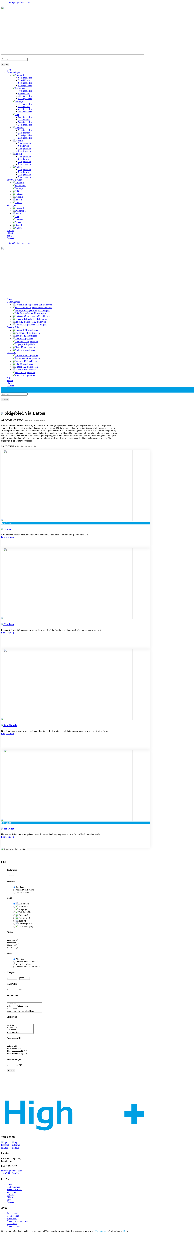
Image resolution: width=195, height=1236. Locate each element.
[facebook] (2, 5)
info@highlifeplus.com (19, 2)
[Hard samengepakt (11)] (17, 1051)
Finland (18, 154)
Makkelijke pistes (23, 964)
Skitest (10, 233)
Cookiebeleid (13, 1216)
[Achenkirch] (20, 1027)
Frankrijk (19, 101)
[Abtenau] (20, 1025)
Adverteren (12, 1218)
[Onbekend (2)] (13, 943)
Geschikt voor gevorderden (28, 966)
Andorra (18, 167)
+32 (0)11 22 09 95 (10, 1173)
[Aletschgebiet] (24, 1008)
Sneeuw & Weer (14, 180)
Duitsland (19, 127)
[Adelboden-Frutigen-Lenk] (24, 1006)
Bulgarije (19, 140)
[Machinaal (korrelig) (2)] (17, 1053)
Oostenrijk (19, 75)
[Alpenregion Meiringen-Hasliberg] (24, 1011)
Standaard (20, 887)
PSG (125, 1231)
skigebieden (25, 78)
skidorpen (24, 80)
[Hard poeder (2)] (17, 1049)
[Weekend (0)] (13, 947)
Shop (9, 235)
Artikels (10, 230)
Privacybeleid (13, 1213)
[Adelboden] (20, 1030)
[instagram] (4, 5)
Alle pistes (20, 959)
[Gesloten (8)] (13, 940)
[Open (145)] (13, 945)
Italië (17, 114)
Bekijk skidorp (7, 537)
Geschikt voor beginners (27, 961)
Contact (10, 238)
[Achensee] (24, 1004)
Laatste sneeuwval (24, 892)
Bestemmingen (13, 72)
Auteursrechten (14, 1226)
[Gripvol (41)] (17, 1046)
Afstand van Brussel (25, 889)
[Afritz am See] (20, 1032)
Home (9, 70)
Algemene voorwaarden (18, 1221)
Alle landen (23, 903)
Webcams (11, 205)
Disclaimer (12, 1223)
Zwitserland (20, 88)
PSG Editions (100, 1231)
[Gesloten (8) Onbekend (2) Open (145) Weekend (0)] (13, 948)
